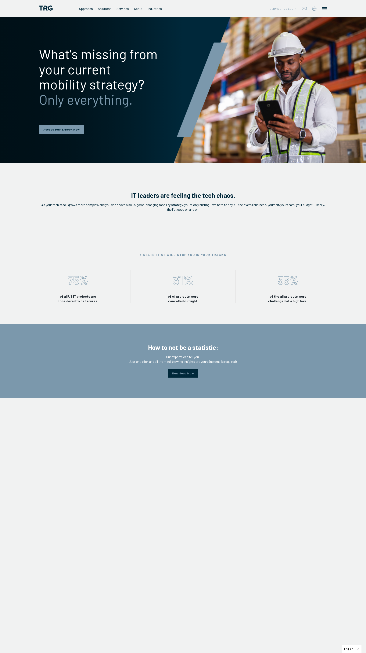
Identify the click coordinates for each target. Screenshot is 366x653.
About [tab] (138, 9)
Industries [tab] (155, 9)
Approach (86, 9)
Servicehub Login (283, 8)
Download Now (183, 373)
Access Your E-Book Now (61, 129)
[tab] (314, 8)
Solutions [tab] (104, 9)
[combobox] (352, 649)
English (348, 648)
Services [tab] (122, 9)
